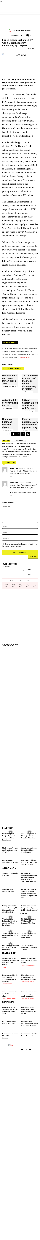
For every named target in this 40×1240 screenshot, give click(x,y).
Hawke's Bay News (8, 1089)
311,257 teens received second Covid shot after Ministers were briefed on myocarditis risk (29, 894)
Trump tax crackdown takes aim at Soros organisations (29, 850)
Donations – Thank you (10, 1181)
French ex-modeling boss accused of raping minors (29, 960)
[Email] (28, 434)
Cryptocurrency (18, 440)
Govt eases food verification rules (8, 890)
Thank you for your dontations (12, 1164)
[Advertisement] (20, 615)
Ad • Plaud (25, 430)
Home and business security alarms (7, 423)
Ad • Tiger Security (7, 430)
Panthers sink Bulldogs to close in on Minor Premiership (10, 947)
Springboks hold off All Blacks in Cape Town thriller (10, 935)
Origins (29, 1224)
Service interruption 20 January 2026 (14, 1177)
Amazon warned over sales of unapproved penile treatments (29, 994)
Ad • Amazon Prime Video (9, 386)
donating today (25, 357)
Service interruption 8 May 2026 (13, 1168)
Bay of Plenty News (8, 1084)
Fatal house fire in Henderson (12, 1152)
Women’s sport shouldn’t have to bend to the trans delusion (29, 1024)
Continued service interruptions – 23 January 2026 (19, 1173)
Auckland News (7, 1082)
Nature (35, 1224)
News (4, 1139)
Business (11, 1229)
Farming (14, 1227)
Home (4, 364)
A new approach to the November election (29, 1035)
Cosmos (27, 1229)
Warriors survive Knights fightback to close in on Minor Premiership (9, 922)
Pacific (17, 1224)
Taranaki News (6, 1092)
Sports (23, 1224)
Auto (17, 1229)
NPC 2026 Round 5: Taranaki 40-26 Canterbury (28, 935)
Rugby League (22, 1227)
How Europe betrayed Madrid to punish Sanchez (10, 1036)
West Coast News (7, 1100)
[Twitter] (18, 434)
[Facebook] (23, 434)
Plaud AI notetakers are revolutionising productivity (30, 423)
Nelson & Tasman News (9, 1097)
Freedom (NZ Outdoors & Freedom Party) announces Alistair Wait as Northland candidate (29, 877)
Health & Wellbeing (28, 982)
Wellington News (7, 1095)
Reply (11, 476)
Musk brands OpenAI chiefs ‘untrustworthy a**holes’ (10, 850)
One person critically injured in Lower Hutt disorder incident (29, 862)
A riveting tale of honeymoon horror (10, 402)
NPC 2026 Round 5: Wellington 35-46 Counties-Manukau (28, 836)
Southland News (7, 1108)
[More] (33, 434)
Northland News (7, 1079)
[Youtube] (30, 1049)
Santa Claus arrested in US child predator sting (9, 994)
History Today (7, 984)
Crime (11, 1224)
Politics (7, 1227)
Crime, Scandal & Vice (28, 965)
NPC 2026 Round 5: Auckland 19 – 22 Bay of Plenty (29, 947)
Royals (34, 1229)
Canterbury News (7, 1103)
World (4, 1123)
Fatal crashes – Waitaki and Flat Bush (14, 1136)
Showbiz (31, 1227)
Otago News (5, 1105)
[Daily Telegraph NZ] (11, 30)
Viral (4, 967)
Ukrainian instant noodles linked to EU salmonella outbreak (28, 977)
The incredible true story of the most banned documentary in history (30, 382)
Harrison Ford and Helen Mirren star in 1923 (9, 379)
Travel (5, 1229)
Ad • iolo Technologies (28, 411)
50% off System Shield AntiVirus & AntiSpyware (30, 404)
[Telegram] (13, 434)
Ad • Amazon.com (27, 391)
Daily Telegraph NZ (23, 30)
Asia (21, 1229)
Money (32, 48)
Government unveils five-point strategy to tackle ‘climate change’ (29, 908)
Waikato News (6, 1087)
